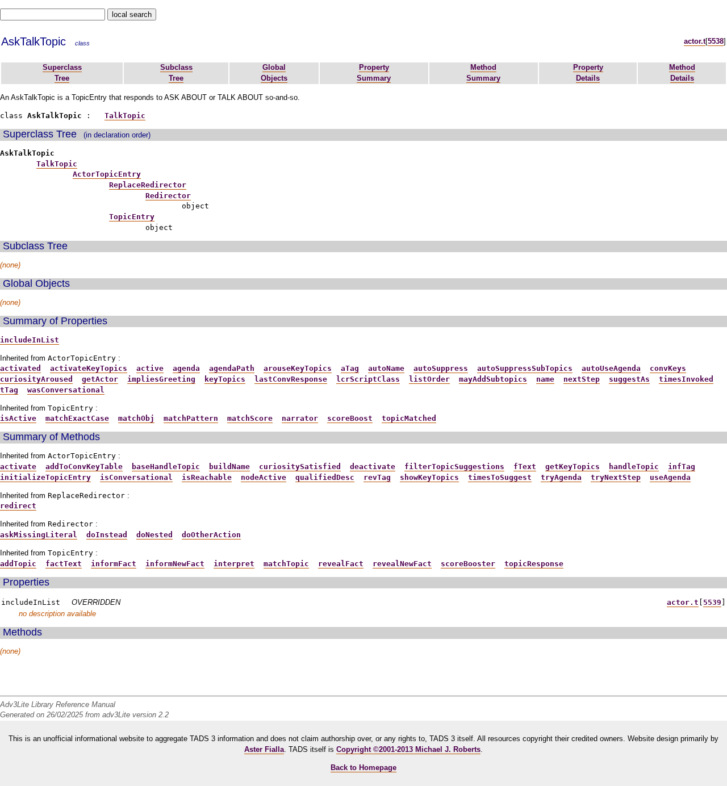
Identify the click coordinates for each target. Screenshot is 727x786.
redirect (18, 505)
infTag (681, 466)
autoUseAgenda (611, 368)
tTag (9, 390)
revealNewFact (402, 563)
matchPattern (191, 418)
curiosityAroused (36, 379)
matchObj (136, 418)
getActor (100, 379)
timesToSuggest (500, 477)
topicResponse (533, 563)
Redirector (168, 195)
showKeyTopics (429, 477)
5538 (716, 41)
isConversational (136, 477)
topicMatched (409, 418)
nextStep (581, 379)
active (150, 368)
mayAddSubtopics (493, 379)
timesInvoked (686, 379)
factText (63, 563)
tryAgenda (561, 477)
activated (20, 368)
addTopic (18, 563)
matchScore (250, 418)
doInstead (106, 534)
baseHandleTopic (166, 466)
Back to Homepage (363, 767)
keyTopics (224, 379)
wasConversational (66, 390)
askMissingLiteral (38, 534)
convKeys (668, 368)
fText (524, 466)
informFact (113, 563)
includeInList (29, 340)
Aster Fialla (264, 749)
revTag (377, 477)
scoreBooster (468, 563)
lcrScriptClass (368, 379)
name (545, 379)
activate (18, 466)
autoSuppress (440, 368)
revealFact (341, 563)
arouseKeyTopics (298, 368)
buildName (229, 466)
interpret (234, 563)
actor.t (694, 41)
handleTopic (634, 466)
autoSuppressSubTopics (525, 368)
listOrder (429, 379)
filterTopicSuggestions (454, 466)
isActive (18, 418)
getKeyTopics (572, 466)
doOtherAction (211, 534)
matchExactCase (77, 418)
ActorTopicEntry (107, 174)
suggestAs (629, 379)
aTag (350, 368)
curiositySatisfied (300, 466)
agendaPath (231, 368)
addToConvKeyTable (84, 466)
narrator (300, 418)
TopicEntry (131, 216)
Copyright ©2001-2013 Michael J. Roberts (408, 749)
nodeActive (263, 477)
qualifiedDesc (324, 477)
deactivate (372, 466)
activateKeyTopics (88, 368)
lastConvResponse (290, 379)
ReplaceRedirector (147, 185)
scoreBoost (350, 418)
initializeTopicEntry (45, 477)
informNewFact (174, 563)
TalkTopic (125, 115)
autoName (386, 368)
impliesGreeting (161, 379)
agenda (186, 368)
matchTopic (286, 563)
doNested (154, 534)
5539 (712, 602)
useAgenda (670, 477)
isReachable (207, 477)
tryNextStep (616, 477)
